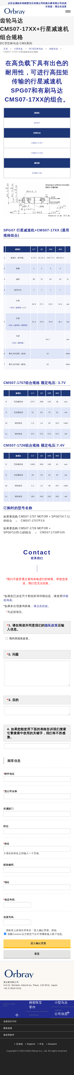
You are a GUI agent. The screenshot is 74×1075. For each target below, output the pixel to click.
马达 (12, 308)
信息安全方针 (10, 1021)
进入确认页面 (38, 943)
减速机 (18, 308)
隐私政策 (51, 625)
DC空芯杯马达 (9, 43)
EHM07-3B (37, 173)
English (31, 1044)
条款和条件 (8, 1035)
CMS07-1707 (37, 143)
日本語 (19, 1044)
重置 (37, 953)
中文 (41, 1044)
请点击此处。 (42, 606)
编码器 (24, 325)
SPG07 (37, 123)
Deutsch (52, 1044)
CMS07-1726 (37, 153)
